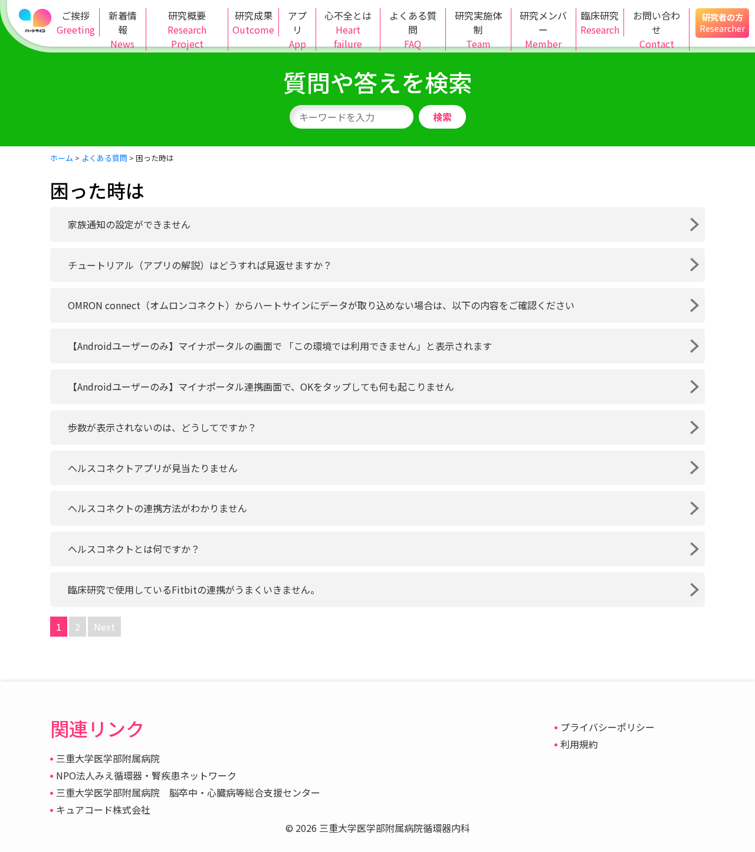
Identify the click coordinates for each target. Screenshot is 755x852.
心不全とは (348, 29)
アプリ (297, 29)
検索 (442, 117)
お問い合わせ (656, 29)
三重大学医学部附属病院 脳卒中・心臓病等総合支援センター (188, 792)
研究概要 (187, 29)
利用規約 (579, 744)
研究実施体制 (478, 29)
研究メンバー (543, 29)
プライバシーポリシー (607, 727)
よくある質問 (412, 29)
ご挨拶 (76, 22)
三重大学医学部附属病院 (108, 758)
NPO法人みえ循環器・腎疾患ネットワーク (146, 775)
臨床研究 (599, 22)
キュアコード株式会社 (103, 809)
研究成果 (253, 22)
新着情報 (123, 29)
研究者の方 (722, 22)
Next (104, 627)
